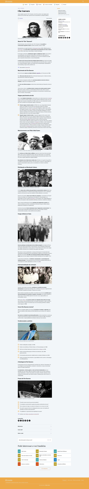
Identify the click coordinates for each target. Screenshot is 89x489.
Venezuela (42, 288)
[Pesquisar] (83, 1)
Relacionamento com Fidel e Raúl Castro (63, 14)
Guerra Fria (27, 67)
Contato (82, 480)
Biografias (22, 8)
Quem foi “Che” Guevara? (61, 10)
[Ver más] (70, 14)
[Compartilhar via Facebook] (21, 420)
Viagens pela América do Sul (62, 13)
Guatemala (33, 123)
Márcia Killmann (65, 24)
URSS (40, 261)
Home (19, 8)
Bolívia (29, 119)
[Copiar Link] (29, 420)
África (24, 299)
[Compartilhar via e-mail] (23, 420)
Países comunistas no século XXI (32, 414)
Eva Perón (33, 198)
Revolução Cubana (37, 48)
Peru (31, 109)
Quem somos (70, 480)
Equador (37, 122)
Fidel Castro (20, 49)
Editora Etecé (47, 485)
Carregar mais (45, 468)
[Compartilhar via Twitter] (18, 420)
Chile (35, 107)
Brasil (41, 349)
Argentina (38, 73)
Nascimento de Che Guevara (62, 11)
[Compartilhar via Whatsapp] (27, 420)
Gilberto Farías (62, 20)
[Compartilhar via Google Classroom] (25, 420)
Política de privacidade (76, 480)
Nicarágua (28, 126)
